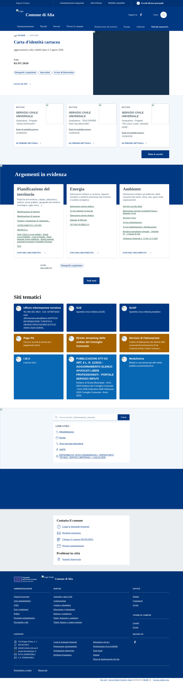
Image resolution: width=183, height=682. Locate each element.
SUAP (132, 307)
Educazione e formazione (64, 609)
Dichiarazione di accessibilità (105, 646)
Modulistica (136, 358)
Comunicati (138, 601)
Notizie (21, 35)
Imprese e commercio (62, 614)
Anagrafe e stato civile (62, 596)
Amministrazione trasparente (72, 3)
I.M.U (26, 358)
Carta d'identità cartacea (37, 42)
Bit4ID (146, 680)
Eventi (135, 627)
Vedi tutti (91, 280)
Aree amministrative (22, 601)
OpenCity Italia (126, 680)
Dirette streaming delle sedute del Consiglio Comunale (90, 342)
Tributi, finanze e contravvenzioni (67, 622)
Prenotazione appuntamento (65, 646)
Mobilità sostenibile (116, 3)
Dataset (96, 655)
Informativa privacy (101, 642)
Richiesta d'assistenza (62, 655)
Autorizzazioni (59, 601)
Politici (17, 614)
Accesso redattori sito (161, 680)
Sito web (103, 680)
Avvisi (135, 605)
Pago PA (28, 338)
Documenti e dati (21, 622)
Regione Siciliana (22, 3)
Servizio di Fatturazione (144, 338)
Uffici (16, 605)
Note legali (97, 651)
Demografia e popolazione (71, 266)
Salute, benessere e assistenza (65, 618)
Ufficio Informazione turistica (42, 307)
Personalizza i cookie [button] (23, 670)
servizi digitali (114, 680)
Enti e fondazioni (21, 609)
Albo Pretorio (96, 3)
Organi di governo (21, 596)
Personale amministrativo (24, 618)
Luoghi (136, 623)
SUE (79, 307)
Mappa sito (42, 670)
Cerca (123, 417)
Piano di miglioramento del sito (106, 659)
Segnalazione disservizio (63, 651)
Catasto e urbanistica (62, 605)
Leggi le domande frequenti (65, 642)
